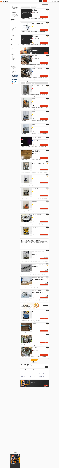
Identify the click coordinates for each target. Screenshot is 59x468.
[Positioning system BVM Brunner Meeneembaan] (26, 315)
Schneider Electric (14, 27)
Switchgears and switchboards (14, 10)
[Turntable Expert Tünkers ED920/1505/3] (26, 128)
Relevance (45, 5)
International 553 (32, 370)
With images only (14, 71)
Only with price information (15, 42)
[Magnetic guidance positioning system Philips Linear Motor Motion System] (26, 72)
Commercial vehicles (15, 15)
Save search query (34, 359)
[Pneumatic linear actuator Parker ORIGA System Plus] (26, 154)
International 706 (32, 376)
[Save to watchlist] (47, 10)
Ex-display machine (14, 63)
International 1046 (23, 370)
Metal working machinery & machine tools (15, 14)
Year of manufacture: (13, 43)
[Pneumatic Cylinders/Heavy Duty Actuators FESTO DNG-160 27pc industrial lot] (26, 89)
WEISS (13, 28)
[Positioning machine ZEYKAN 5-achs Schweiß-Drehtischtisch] (26, 231)
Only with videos (14, 72)
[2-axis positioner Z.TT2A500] (26, 205)
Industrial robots (15, 9)
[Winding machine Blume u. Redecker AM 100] (26, 351)
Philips (13, 34)
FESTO (13, 23)
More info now (46, 305)
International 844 (41, 372)
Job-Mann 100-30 (41, 376)
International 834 (41, 370)
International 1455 (23, 372)
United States (14, 51)
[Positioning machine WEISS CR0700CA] (26, 192)
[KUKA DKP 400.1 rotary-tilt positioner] (26, 179)
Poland (13, 59)
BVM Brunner (13, 29)
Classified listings (14, 67)
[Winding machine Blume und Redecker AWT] (26, 339)
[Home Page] (10, 2)
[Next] (31, 13)
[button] (58, 1)
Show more (34, 377)
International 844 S (41, 373)
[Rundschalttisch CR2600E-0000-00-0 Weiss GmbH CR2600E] (26, 218)
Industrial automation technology (15, 6)
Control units (14, 8)
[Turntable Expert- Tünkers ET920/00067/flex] (26, 102)
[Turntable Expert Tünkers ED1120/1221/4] (26, 115)
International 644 (32, 373)
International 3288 (23, 373)
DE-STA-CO (13, 31)
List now (46, 52)
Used (13, 64)
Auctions (13, 68)
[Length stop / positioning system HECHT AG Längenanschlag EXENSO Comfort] (26, 26)
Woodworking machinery (15, 16)
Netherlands (14, 56)
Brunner (13, 30)
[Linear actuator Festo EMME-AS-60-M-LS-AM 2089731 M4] (26, 327)
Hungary (13, 57)
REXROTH (13, 35)
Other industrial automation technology (15, 12)
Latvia (13, 58)
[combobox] (15, 54)
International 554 (32, 372)
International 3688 (23, 376)
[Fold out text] (34, 20)
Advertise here (15, 452)
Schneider (13, 26)
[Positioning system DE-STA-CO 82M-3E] (26, 59)
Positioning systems (15, 7)
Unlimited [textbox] (12, 54)
